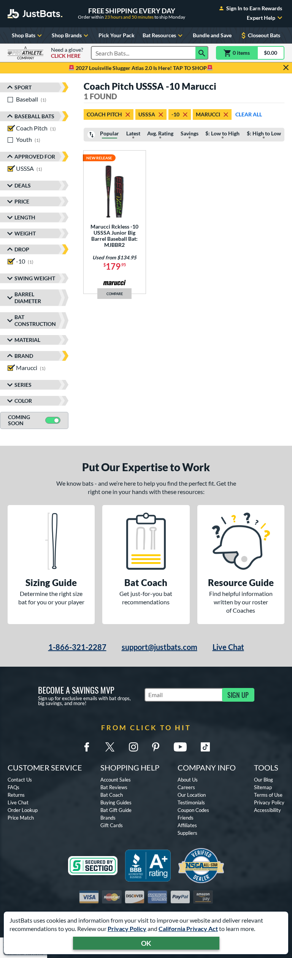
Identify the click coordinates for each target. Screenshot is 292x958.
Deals (22, 185)
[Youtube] (180, 746)
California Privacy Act (188, 928)
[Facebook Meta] (86, 746)
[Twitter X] (109, 746)
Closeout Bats (264, 35)
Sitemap (263, 787)
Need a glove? (67, 53)
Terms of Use (268, 795)
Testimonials (191, 802)
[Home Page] (35, 13)
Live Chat (228, 646)
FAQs (13, 787)
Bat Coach (111, 795)
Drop (21, 249)
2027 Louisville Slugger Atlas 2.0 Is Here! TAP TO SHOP (141, 68)
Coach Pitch (104, 114)
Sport (23, 87)
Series (23, 384)
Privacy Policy (127, 928)
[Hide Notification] (286, 67)
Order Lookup (23, 810)
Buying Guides (116, 802)
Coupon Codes (193, 810)
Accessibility (267, 810)
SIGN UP (238, 695)
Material (27, 340)
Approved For (34, 156)
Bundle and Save (212, 35)
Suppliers (187, 833)
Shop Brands (67, 35)
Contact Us (20, 780)
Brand (23, 356)
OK (146, 943)
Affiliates (187, 825)
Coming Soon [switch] (19, 420)
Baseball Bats (34, 116)
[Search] (201, 53)
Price (21, 201)
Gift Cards (111, 825)
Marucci (208, 114)
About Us (188, 780)
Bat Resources (159, 35)
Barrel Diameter (27, 297)
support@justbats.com (159, 646)
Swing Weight (34, 278)
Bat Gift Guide (116, 810)
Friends (186, 818)
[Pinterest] (155, 746)
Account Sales (115, 780)
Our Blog (263, 780)
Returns (16, 795)
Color (23, 400)
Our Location (192, 795)
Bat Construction (35, 320)
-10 (175, 114)
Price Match (21, 818)
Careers (186, 787)
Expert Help (261, 18)
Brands (108, 818)
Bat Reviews (113, 787)
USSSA (146, 114)
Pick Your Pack (116, 35)
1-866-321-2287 (77, 646)
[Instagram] (133, 746)
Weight (25, 233)
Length (24, 217)
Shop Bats (23, 35)
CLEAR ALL (248, 114)
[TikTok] (205, 746)
